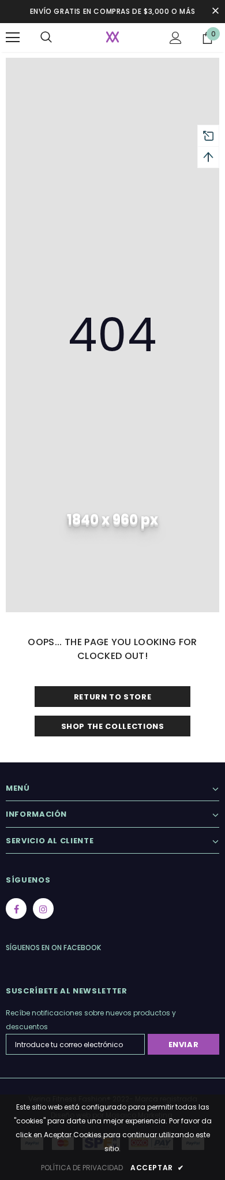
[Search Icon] (46, 37)
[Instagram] (43, 908)
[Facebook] (16, 908)
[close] (215, 11)
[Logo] (112, 37)
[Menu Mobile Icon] (13, 37)
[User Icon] (176, 38)
